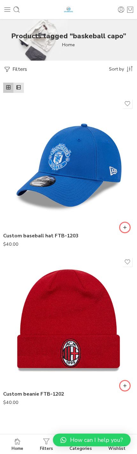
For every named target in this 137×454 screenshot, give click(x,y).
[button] (92, 440)
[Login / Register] (121, 9)
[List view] (18, 88)
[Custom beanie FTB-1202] (68, 321)
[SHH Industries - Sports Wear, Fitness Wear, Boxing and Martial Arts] (68, 10)
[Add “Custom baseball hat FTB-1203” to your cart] (125, 227)
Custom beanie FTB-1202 (33, 394)
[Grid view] (8, 88)
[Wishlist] (127, 103)
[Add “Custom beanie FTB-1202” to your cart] (125, 385)
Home (68, 44)
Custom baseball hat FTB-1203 (40, 236)
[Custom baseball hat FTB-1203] (68, 162)
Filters (19, 69)
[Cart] (130, 9)
